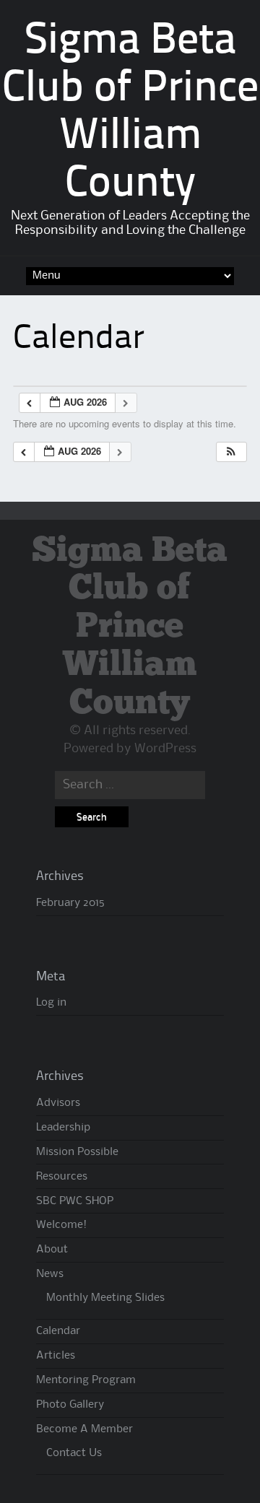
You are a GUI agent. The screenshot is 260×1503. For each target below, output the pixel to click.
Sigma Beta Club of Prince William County (130, 627)
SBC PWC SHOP (74, 1201)
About (52, 1250)
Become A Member (84, 1429)
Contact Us (74, 1453)
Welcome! (61, 1225)
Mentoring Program (86, 1380)
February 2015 (70, 903)
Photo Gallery (70, 1405)
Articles (55, 1356)
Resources (61, 1177)
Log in (51, 1003)
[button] (231, 452)
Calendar (58, 1331)
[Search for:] (129, 784)
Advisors (58, 1103)
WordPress (165, 748)
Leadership (63, 1128)
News (50, 1274)
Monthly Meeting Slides (105, 1298)
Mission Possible (77, 1152)
